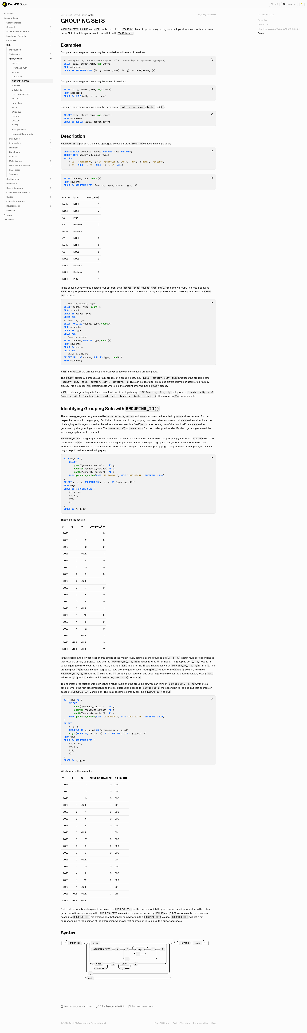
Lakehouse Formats (16, 36)
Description (263, 24)
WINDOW (16, 112)
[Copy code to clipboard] (212, 59)
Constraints (14, 152)
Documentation (68, 15)
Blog (213, 1023)
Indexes (13, 156)
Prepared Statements (22, 134)
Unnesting (17, 103)
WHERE (15, 72)
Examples (262, 20)
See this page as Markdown (78, 1006)
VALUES (16, 120)
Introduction (15, 49)
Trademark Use (201, 1023)
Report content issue (142, 1006)
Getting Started (13, 22)
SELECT (16, 63)
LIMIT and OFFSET (21, 94)
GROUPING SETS (20, 81)
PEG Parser (14, 170)
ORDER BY (17, 90)
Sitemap (8, 215)
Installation (9, 13)
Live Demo (9, 219)
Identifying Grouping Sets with (110, 409)
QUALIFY (16, 116)
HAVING (16, 85)
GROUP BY (17, 76)
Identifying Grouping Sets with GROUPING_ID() (278, 29)
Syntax (261, 33)
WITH (14, 107)
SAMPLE (16, 98)
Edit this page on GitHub (112, 1006)
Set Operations (19, 129)
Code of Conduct (181, 1023)
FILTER (15, 125)
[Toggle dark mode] (302, 4)
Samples (13, 174)
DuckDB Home (162, 1023)
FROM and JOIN (20, 67)
